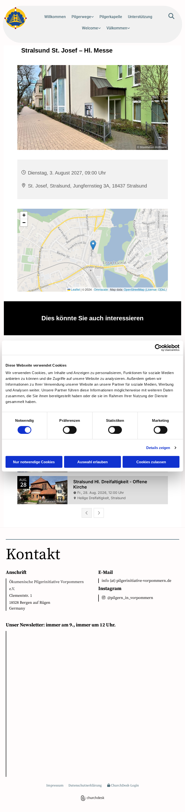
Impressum (55, 785)
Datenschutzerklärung (85, 785)
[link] (83, 18)
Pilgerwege (81, 16)
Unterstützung (140, 16)
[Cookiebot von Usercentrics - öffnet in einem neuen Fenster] (158, 347)
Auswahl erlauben (92, 462)
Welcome (90, 28)
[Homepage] (18, 18)
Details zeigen (158, 447)
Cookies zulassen (151, 462)
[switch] (70, 430)
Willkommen (55, 16)
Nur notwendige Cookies (34, 462)
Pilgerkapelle (110, 16)
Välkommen (116, 28)
